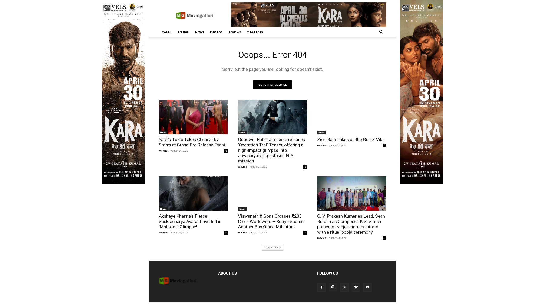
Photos (216, 32)
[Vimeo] (356, 287)
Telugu (183, 32)
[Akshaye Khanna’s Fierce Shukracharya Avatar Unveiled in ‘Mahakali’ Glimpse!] (193, 193)
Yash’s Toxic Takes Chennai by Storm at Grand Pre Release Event (192, 142)
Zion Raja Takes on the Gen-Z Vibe (351, 139)
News (199, 32)
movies (163, 150)
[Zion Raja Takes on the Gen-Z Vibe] (351, 117)
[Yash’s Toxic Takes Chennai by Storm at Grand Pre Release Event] (193, 117)
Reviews (234, 32)
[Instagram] (333, 287)
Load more (271, 247)
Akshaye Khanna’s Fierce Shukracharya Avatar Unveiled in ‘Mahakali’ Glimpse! (190, 221)
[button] (381, 32)
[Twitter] (344, 287)
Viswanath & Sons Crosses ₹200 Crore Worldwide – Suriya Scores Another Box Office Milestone (271, 221)
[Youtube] (367, 287)
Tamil (166, 32)
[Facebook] (321, 287)
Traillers (255, 32)
